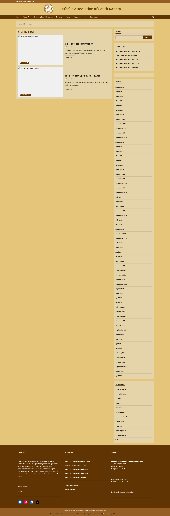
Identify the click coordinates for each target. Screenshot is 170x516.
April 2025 (118, 160)
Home (18, 17)
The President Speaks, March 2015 (40, 82)
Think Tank (119, 426)
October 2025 (120, 133)
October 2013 (120, 362)
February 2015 (120, 307)
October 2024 (120, 188)
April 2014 (118, 344)
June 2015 (118, 293)
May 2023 (118, 225)
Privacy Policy (70, 490)
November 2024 (120, 183)
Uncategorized (120, 435)
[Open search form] (153, 17)
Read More (70, 57)
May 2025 (118, 156)
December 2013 (120, 357)
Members (59, 17)
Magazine (77, 17)
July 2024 (118, 197)
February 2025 (120, 170)
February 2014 (120, 353)
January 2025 (120, 174)
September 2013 (121, 367)
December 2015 (120, 270)
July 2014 (118, 339)
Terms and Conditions (72, 486)
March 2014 (119, 348)
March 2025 (119, 165)
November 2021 (120, 234)
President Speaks (25, 94)
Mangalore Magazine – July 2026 (126, 59)
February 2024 (120, 206)
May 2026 (118, 101)
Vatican (118, 440)
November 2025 (120, 128)
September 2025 (121, 137)
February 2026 (120, 115)
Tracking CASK (120, 431)
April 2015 (118, 298)
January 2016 (120, 266)
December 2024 (120, 179)
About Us (26, 17)
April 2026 (118, 105)
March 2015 (119, 302)
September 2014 (121, 330)
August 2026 (119, 87)
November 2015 (120, 275)
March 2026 (119, 110)
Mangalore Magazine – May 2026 (126, 68)
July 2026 (118, 92)
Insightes (118, 403)
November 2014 (120, 321)
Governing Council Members (43, 17)
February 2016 (120, 261)
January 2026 (120, 119)
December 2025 (120, 124)
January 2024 (120, 211)
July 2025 (118, 147)
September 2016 (121, 238)
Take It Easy (119, 421)
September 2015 (121, 284)
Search (118, 32)
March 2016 (119, 257)
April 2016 (118, 252)
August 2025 (119, 142)
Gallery (68, 17)
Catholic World (24, 62)
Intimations (119, 412)
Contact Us (94, 17)
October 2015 (120, 280)
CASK (68, 47)
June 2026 (118, 96)
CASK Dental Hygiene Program (126, 56)
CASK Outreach (120, 389)
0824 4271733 (122, 479)
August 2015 (119, 289)
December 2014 (120, 316)
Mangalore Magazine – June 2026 (127, 64)
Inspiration (119, 408)
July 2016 (118, 243)
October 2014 (120, 325)
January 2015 (120, 312)
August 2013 (119, 371)
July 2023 (118, 220)
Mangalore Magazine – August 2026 (127, 52)
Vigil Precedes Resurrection (40, 50)
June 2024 (118, 202)
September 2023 (121, 215)
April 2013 (118, 376)
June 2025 (118, 151)
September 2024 (121, 192)
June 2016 (118, 247)
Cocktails (118, 399)
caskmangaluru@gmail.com (125, 492)
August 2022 (119, 229)
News (85, 17)
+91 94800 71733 (122, 482)
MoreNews (106, 514)
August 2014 (119, 335)
